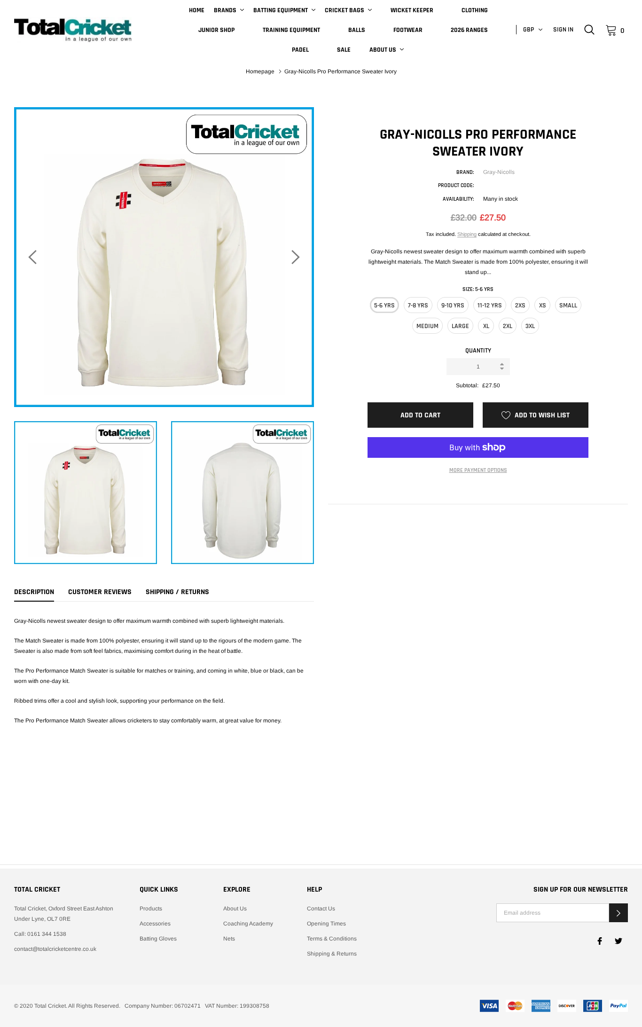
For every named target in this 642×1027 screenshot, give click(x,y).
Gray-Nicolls (499, 172)
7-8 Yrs (418, 305)
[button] (618, 912)
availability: (458, 199)
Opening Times (326, 923)
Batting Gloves (158, 938)
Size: (477, 289)
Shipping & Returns (332, 953)
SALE (344, 50)
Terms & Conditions (332, 938)
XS (542, 305)
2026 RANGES (469, 30)
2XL (507, 326)
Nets (229, 938)
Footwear (408, 30)
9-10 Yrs (452, 305)
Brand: (465, 172)
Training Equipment (291, 30)
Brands (225, 10)
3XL (530, 326)
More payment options (478, 470)
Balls (356, 30)
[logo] (73, 30)
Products (151, 908)
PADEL (300, 50)
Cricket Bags (344, 10)
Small (568, 305)
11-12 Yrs (490, 305)
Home (196, 10)
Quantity (478, 350)
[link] (589, 29)
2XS (520, 305)
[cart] (611, 29)
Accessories (155, 923)
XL (486, 326)
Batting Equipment (280, 10)
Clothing (475, 10)
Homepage (260, 71)
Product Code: (456, 185)
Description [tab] (34, 592)
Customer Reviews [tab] (100, 592)
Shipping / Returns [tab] (177, 592)
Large (460, 326)
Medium (427, 326)
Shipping (467, 234)
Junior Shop (216, 30)
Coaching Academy (248, 923)
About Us (382, 50)
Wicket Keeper (412, 10)
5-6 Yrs (384, 305)
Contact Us (321, 908)
